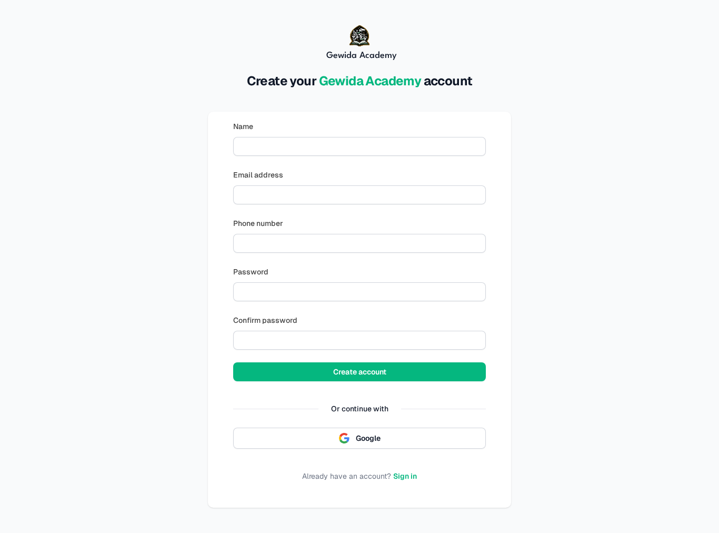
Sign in (405, 476)
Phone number (258, 223)
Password (250, 272)
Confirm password (265, 320)
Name (243, 126)
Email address (258, 175)
